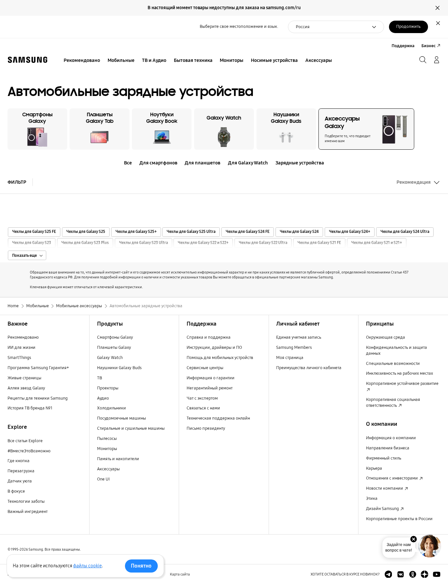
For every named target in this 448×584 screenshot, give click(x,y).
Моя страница (289, 357)
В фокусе (16, 491)
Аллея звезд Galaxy (26, 388)
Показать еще (24, 255)
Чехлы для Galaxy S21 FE (319, 243)
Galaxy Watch (110, 357)
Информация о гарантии (210, 378)
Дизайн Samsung (383, 508)
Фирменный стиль (383, 458)
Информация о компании (391, 438)
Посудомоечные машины (121, 418)
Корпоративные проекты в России (399, 518)
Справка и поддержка (209, 337)
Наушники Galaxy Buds (119, 367)
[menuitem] (82, 60)
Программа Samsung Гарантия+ (38, 367)
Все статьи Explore (25, 440)
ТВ (99, 378)
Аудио (103, 398)
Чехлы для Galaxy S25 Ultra (191, 232)
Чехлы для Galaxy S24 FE (248, 232)
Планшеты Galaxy (114, 347)
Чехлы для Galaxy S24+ (349, 232)
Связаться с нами (203, 408)
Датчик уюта (20, 481)
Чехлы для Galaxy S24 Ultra (404, 232)
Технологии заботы (26, 501)
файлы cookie (87, 566)
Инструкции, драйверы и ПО (214, 347)
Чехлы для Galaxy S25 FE (34, 232)
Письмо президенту (206, 428)
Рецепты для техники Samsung (38, 398)
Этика (371, 498)
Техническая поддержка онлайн (218, 418)
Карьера (374, 468)
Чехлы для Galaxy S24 (299, 232)
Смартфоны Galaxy (115, 337)
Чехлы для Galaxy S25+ (136, 232)
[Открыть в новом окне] (388, 574)
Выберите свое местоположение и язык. (239, 26)
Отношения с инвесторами (392, 478)
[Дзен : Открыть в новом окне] (424, 574)
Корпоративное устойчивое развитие (402, 383)
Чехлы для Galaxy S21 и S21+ (376, 243)
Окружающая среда (385, 337)
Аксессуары (108, 469)
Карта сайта (180, 574)
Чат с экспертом (202, 398)
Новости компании (385, 488)
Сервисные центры (205, 367)
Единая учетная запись (298, 337)
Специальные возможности (393, 363)
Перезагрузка (21, 471)
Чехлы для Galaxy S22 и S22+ (203, 243)
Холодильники (111, 408)
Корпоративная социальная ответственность (393, 402)
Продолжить (408, 26)
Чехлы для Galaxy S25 (85, 232)
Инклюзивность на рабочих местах (399, 373)
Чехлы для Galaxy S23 (31, 243)
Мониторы (107, 448)
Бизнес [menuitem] (428, 45)
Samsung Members (294, 347)
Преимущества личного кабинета (308, 367)
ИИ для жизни (21, 347)
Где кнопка (19, 460)
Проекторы (107, 388)
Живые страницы (24, 378)
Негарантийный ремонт (210, 388)
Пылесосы (107, 438)
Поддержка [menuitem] (403, 45)
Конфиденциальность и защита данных (396, 350)
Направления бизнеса (387, 448)
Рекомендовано (23, 337)
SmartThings (19, 357)
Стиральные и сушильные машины (131, 428)
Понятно (141, 566)
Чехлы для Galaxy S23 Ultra (143, 243)
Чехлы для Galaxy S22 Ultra (263, 243)
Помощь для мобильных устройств (220, 357)
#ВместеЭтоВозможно (29, 451)
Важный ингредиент (28, 511)
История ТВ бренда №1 (30, 408)
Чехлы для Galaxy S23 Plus (85, 243)
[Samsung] (27, 59)
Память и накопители (118, 459)
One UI (103, 479)
